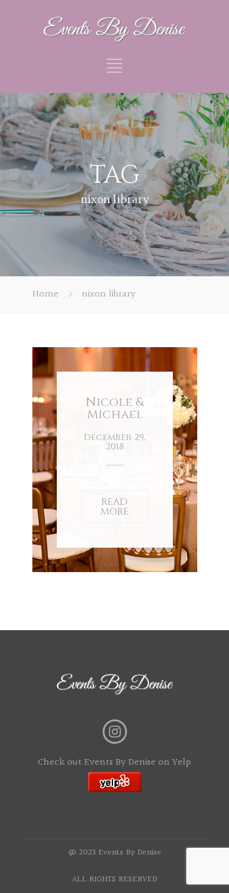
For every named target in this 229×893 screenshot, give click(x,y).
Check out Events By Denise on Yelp (114, 762)
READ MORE (114, 506)
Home (45, 294)
